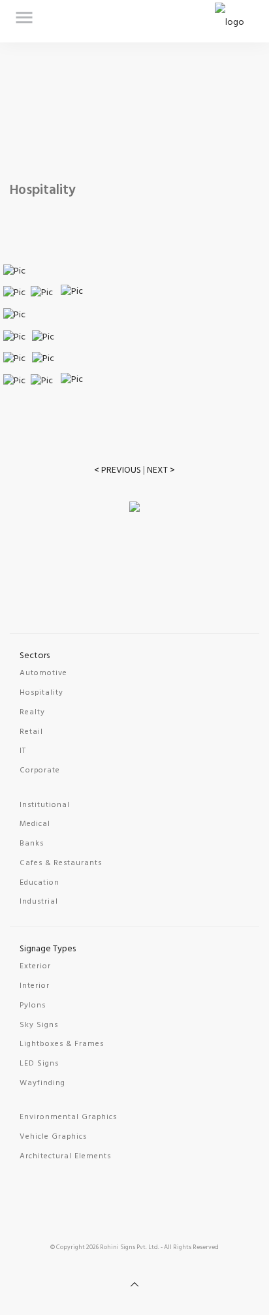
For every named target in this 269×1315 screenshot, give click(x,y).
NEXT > (161, 470)
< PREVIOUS (117, 470)
